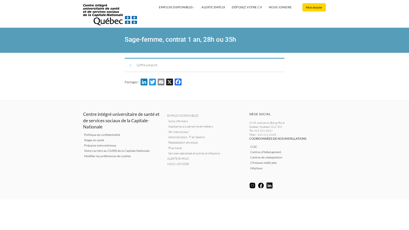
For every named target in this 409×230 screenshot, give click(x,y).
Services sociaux (178, 132)
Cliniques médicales (263, 162)
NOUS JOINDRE (178, 164)
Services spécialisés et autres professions (194, 153)
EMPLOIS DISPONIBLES (183, 115)
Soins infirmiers (178, 121)
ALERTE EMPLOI (178, 158)
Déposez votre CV (247, 7)
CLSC (254, 146)
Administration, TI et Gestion (186, 137)
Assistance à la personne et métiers (190, 126)
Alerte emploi (213, 7)
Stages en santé (94, 140)
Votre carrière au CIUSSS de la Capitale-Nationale (117, 150)
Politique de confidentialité (102, 135)
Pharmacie (175, 148)
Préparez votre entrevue (100, 145)
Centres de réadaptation (266, 157)
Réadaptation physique (183, 142)
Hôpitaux (256, 168)
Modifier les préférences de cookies (107, 156)
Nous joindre (280, 7)
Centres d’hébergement (265, 152)
